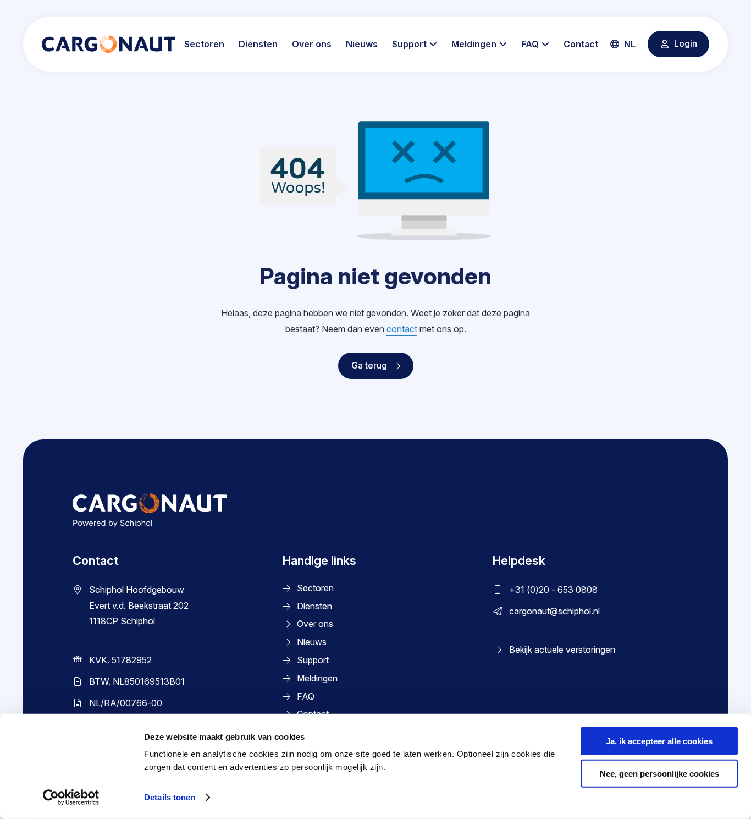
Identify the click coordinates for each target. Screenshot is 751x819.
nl (629, 44)
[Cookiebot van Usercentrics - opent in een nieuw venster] (71, 797)
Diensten (258, 44)
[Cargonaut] (108, 44)
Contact (581, 44)
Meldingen (473, 44)
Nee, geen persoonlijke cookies (659, 773)
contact (401, 328)
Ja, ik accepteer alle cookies (659, 741)
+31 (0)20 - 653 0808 (553, 589)
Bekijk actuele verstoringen (562, 649)
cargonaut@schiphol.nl (554, 611)
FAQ (530, 44)
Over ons (312, 44)
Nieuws (362, 44)
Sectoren (204, 44)
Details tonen (169, 797)
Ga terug (369, 365)
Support (409, 44)
